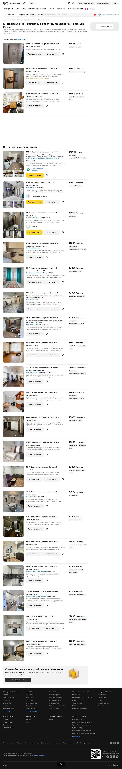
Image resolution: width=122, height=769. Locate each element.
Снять (28, 722)
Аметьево (29, 706)
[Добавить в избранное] (63, 54)
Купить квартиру (77, 719)
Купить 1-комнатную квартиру (81, 730)
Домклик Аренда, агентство (37, 169)
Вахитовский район (55, 700)
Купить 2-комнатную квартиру (82, 725)
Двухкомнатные (8, 727)
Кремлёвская (30, 700)
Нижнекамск (102, 706)
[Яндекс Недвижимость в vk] (111, 743)
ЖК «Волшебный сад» (32, 248)
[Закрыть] (118, 14)
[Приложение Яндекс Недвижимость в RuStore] (117, 756)
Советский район (54, 708)
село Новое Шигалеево (56, 296)
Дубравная (29, 695)
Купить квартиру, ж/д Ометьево (82, 722)
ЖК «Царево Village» (32, 299)
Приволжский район (55, 697)
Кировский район (54, 695)
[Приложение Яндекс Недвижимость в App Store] (107, 756)
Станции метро (77, 703)
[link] (115, 3)
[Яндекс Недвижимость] (14, 3)
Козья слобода (30, 697)
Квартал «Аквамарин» (33, 217)
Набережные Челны (104, 703)
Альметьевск (102, 695)
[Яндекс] (115, 765)
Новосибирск (7, 700)
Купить (28, 719)
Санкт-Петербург (8, 697)
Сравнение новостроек (79, 708)
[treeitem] (8, 8)
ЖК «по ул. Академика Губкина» (36, 571)
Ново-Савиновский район (57, 706)
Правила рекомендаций (70, 743)
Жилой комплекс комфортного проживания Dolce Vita (42, 158)
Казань (5, 706)
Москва (5, 695)
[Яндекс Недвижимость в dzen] (114, 743)
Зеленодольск (102, 697)
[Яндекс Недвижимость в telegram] (118, 743)
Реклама (19, 743)
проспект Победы (31, 71)
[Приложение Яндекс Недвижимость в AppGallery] (114, 756)
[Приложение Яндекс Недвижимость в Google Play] (111, 756)
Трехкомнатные (8, 725)
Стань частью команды (32, 743)
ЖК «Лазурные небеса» (33, 372)
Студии (5, 719)
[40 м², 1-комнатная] (14, 527)
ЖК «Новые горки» (32, 496)
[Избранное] (69, 3)
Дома (51, 719)
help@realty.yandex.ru (40, 755)
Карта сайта (91, 743)
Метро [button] (99, 15)
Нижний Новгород (8, 708)
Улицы (74, 706)
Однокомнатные (8, 722)
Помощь (82, 743)
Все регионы (76, 695)
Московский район (55, 703)
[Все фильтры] (5, 15)
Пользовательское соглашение (51, 743)
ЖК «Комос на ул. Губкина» (34, 273)
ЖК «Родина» (30, 187)
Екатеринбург (7, 703)
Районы (74, 700)
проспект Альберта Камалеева (35, 370)
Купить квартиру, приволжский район (84, 733)
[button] (73, 3)
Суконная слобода (31, 703)
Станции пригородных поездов (82, 697)
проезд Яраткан (31, 495)
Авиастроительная (32, 708)
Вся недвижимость (9, 743)
